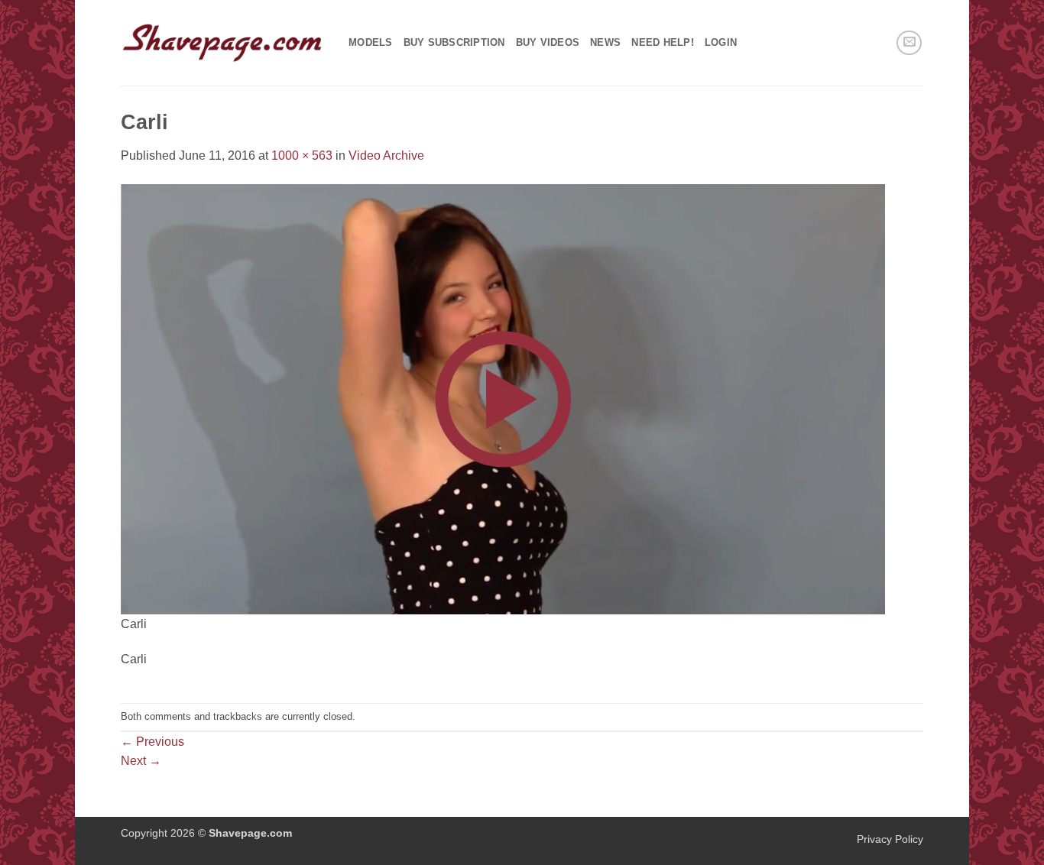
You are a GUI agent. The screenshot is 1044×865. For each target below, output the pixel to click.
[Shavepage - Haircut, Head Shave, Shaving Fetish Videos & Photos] (223, 43)
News (605, 42)
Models (371, 42)
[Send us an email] (909, 43)
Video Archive (386, 155)
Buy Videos (548, 42)
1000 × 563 (301, 155)
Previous (152, 741)
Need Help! (662, 42)
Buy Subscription (454, 42)
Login (721, 42)
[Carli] (503, 397)
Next (141, 760)
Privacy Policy (890, 839)
